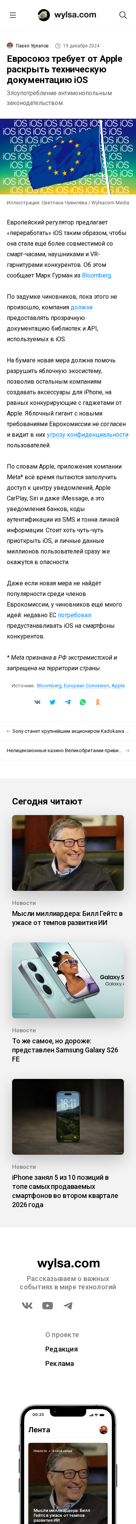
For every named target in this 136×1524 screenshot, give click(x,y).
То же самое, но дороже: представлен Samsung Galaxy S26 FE (65, 1050)
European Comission (86, 685)
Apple (118, 685)
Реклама (59, 1363)
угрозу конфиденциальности (87, 434)
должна (82, 307)
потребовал (74, 615)
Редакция (61, 1349)
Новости (24, 903)
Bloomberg (96, 275)
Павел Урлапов (32, 46)
